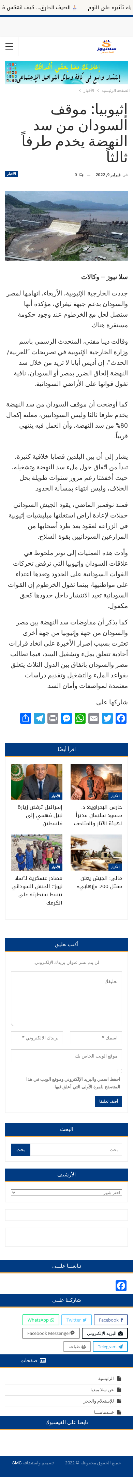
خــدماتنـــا (104, 1412)
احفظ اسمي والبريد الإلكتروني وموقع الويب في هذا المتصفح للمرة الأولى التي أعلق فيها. (73, 1083)
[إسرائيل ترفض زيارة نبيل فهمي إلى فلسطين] (36, 782)
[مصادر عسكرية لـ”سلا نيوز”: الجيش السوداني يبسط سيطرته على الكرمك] (36, 852)
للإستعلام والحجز (99, 1401)
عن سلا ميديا (102, 1389)
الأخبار (11, 174)
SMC (16, 1462)
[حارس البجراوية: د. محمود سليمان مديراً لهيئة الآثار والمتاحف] (96, 782)
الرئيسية (106, 1378)
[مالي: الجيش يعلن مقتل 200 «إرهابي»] (96, 852)
